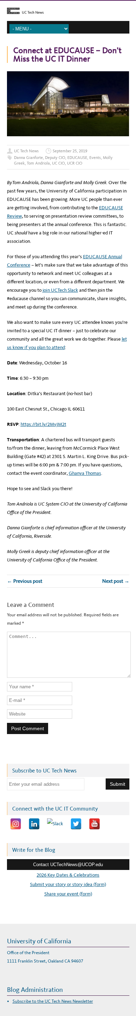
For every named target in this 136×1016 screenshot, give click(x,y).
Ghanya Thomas (85, 473)
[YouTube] (94, 824)
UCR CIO (74, 163)
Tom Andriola (38, 163)
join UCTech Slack (60, 290)
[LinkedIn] (34, 824)
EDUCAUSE (77, 157)
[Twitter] (76, 824)
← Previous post (24, 581)
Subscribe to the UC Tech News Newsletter (53, 1001)
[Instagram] (15, 824)
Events (95, 157)
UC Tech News (26, 150)
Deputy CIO (55, 157)
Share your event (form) (68, 894)
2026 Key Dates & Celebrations (68, 875)
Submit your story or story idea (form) (68, 884)
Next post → (115, 581)
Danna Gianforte (28, 157)
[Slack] (55, 824)
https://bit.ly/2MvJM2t (43, 424)
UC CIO (58, 163)
